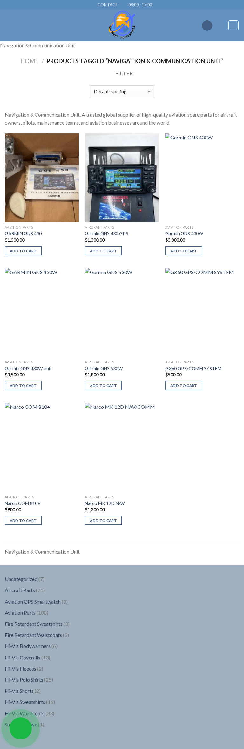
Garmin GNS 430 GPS (106, 233)
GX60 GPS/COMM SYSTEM (193, 368)
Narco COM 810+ (22, 503)
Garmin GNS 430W (184, 233)
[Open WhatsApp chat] (21, 728)
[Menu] (8, 25)
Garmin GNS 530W (104, 368)
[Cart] (233, 25)
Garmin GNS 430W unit (28, 368)
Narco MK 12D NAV (105, 503)
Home (29, 60)
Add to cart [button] (23, 251)
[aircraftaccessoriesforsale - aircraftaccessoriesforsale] (122, 25)
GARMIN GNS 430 (23, 233)
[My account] (220, 25)
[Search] (207, 25)
